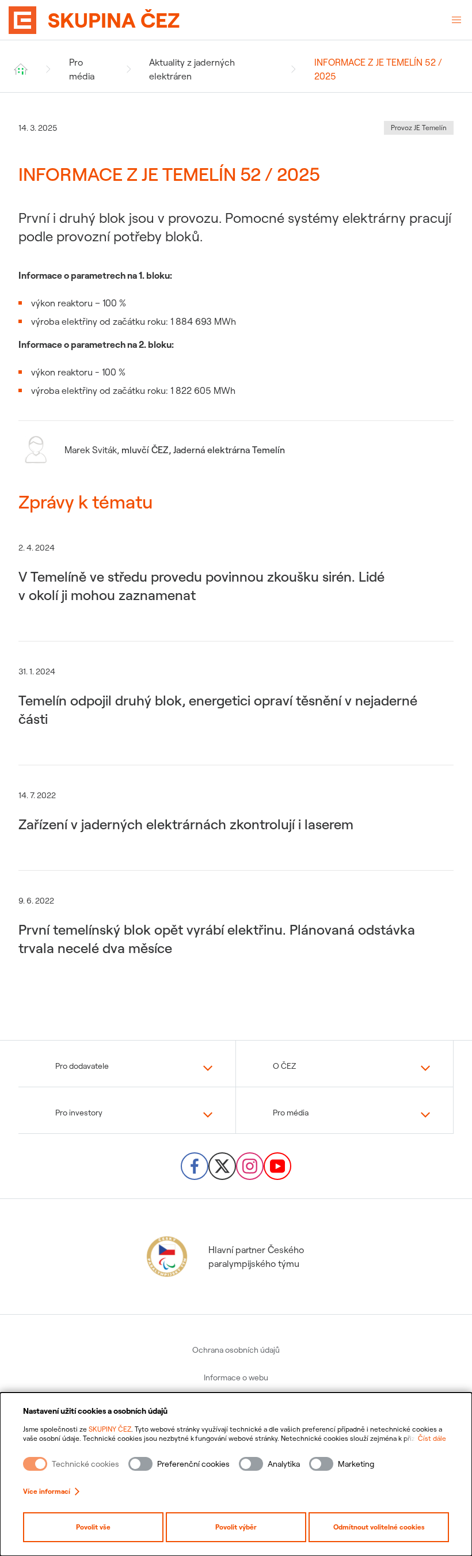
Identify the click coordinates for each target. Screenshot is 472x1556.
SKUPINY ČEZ (110, 1429)
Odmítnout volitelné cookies (379, 1527)
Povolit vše (93, 1527)
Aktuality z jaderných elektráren (192, 69)
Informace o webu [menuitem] (236, 1377)
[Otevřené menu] (456, 20)
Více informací (46, 1491)
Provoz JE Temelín (419, 127)
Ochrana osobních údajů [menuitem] (236, 1350)
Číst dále (432, 1438)
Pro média (81, 69)
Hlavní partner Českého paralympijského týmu (256, 1256)
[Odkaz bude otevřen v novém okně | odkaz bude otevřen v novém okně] (194, 1166)
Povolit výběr (236, 1527)
